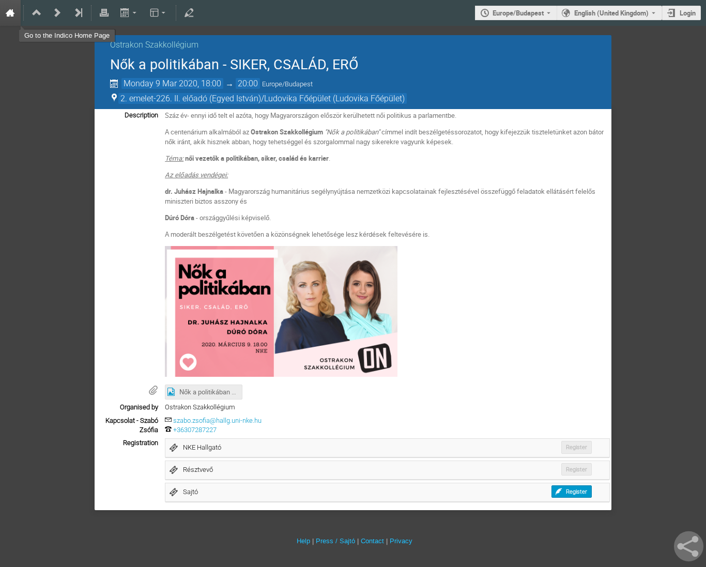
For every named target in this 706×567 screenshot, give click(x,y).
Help (303, 541)
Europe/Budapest (518, 13)
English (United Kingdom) (611, 13)
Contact (372, 541)
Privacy (401, 541)
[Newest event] (78, 13)
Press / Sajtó (335, 541)
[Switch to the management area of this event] (189, 13)
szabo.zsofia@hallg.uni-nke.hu (217, 420)
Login (688, 13)
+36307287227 (195, 430)
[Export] (129, 13)
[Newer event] (57, 13)
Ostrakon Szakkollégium (154, 45)
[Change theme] (158, 13)
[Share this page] (688, 546)
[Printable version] (104, 13)
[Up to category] (36, 13)
